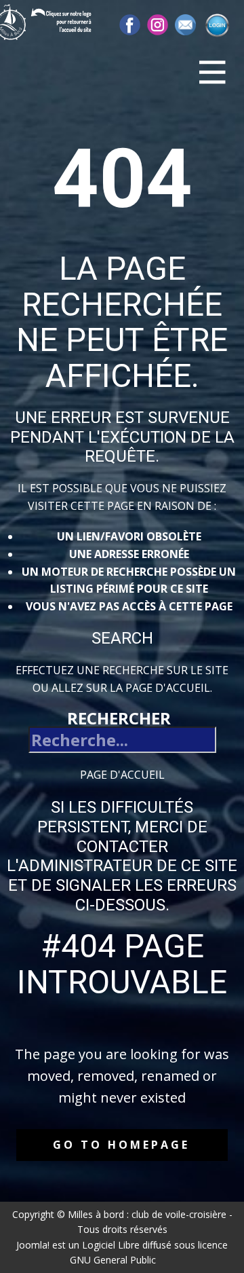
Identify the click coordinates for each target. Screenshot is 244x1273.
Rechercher (119, 718)
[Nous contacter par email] (185, 24)
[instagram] (157, 24)
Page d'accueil (122, 774)
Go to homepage (121, 1144)
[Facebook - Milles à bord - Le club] (129, 24)
